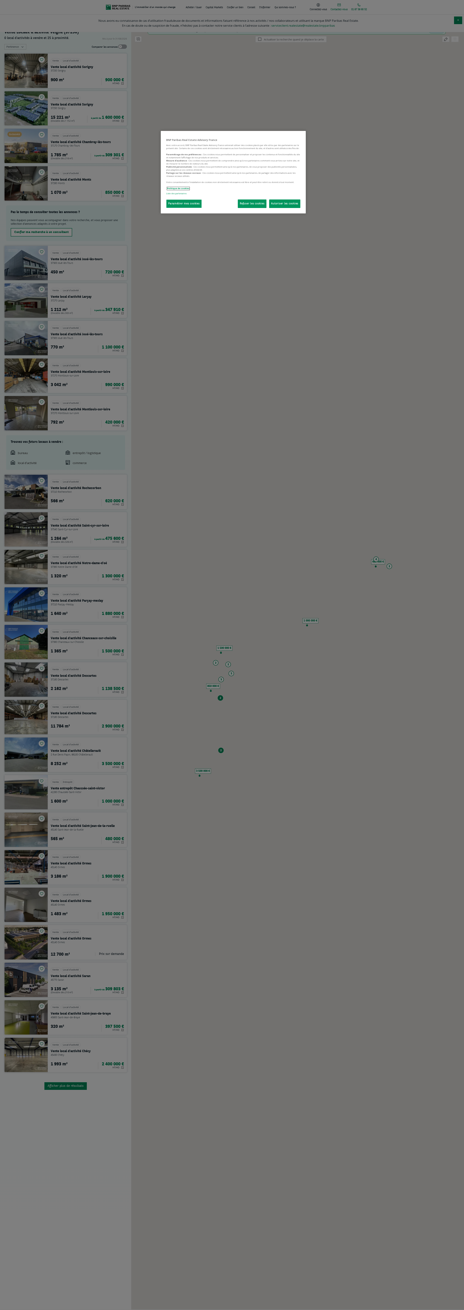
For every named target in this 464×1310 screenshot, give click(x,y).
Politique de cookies (178, 188)
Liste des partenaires (176, 193)
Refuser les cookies (252, 203)
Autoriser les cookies (284, 203)
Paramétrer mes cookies (184, 203)
